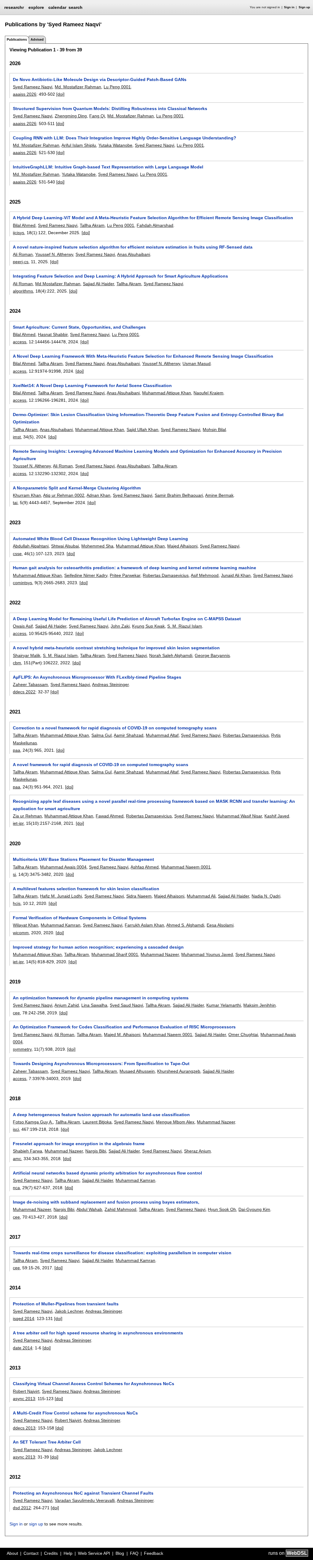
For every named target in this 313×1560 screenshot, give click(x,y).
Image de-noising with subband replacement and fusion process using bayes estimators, (106, 1202)
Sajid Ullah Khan (142, 429)
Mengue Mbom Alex (175, 1121)
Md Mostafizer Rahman (57, 283)
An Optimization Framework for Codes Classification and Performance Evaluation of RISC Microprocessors (124, 1026)
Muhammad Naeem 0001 (186, 867)
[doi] (60, 94)
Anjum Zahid (66, 1005)
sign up (36, 1523)
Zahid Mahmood (120, 1209)
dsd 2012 (22, 1507)
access (19, 341)
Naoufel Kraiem (208, 392)
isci (16, 1129)
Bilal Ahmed (24, 225)
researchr (14, 7)
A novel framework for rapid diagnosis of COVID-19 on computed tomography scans (100, 764)
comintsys (22, 582)
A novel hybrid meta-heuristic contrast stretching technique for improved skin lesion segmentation (116, 647)
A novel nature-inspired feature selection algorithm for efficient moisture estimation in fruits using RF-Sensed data (132, 247)
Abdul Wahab (89, 1209)
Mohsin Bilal (214, 429)
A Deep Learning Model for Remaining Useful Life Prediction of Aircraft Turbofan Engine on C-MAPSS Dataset (127, 618)
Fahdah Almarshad (155, 225)
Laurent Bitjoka (97, 1121)
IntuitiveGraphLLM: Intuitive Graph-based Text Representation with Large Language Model (108, 166)
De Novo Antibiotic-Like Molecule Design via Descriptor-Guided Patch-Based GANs (99, 79)
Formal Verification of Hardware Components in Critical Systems (79, 917)
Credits (51, 1553)
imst (17, 436)
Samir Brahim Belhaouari (179, 495)
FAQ (134, 1553)
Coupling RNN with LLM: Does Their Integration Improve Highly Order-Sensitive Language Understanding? (124, 137)
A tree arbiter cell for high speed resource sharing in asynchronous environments (98, 1332)
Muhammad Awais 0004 (63, 867)
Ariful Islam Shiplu (78, 145)
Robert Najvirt (26, 1391)
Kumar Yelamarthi (223, 1005)
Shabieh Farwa (27, 1151)
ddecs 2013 (24, 1427)
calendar (57, 7)
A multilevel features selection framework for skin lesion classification (86, 888)
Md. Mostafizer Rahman (78, 86)
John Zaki (120, 626)
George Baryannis (212, 655)
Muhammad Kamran (60, 925)
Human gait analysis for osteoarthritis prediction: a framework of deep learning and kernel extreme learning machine (134, 567)
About (12, 1553)
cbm (17, 662)
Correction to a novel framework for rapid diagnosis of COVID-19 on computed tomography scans (115, 727)
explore (36, 7)
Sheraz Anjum (197, 1151)
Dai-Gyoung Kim (254, 1209)
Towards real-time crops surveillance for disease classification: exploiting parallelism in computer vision (122, 1252)
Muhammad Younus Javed (207, 954)
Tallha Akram (92, 225)
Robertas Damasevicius (166, 575)
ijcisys (18, 232)
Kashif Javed (276, 815)
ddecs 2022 (24, 691)
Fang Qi (97, 115)
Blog (120, 1553)
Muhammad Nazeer (160, 954)
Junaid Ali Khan (236, 575)
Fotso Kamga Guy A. (33, 1121)
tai (15, 502)
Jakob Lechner (69, 1311)
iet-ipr (18, 823)
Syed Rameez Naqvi (32, 86)
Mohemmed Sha (97, 546)
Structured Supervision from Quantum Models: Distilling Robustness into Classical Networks (110, 108)
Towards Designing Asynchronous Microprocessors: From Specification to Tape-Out (101, 1063)
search (75, 7)
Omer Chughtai (243, 1034)
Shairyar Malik (26, 655)
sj (14, 874)
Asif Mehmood (205, 575)
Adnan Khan (98, 495)
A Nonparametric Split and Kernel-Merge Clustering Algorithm (77, 487)
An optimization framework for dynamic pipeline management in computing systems (101, 997)
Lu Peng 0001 (117, 86)
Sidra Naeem (139, 896)
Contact (31, 1553)
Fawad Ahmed (109, 815)
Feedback (153, 1553)
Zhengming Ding (71, 115)
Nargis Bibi (95, 1151)
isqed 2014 (23, 1318)
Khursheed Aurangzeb (178, 1071)
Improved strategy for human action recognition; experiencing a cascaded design (98, 947)
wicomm (21, 932)
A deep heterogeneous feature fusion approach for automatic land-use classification (101, 1114)
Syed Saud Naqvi (126, 1005)
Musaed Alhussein (137, 1071)
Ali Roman (23, 254)
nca (16, 1187)
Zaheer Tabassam (30, 684)
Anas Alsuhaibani (133, 254)
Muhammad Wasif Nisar (239, 815)
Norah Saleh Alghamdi (170, 655)
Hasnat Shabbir (53, 334)
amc (17, 1158)
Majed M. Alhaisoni (122, 1034)
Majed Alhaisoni (182, 546)
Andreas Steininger (110, 684)
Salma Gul (101, 735)
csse (17, 553)
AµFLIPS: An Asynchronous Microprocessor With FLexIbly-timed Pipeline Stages (97, 677)
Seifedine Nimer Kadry (85, 575)
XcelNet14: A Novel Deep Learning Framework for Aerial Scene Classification (92, 385)
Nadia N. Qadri (266, 896)
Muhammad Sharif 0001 (114, 954)
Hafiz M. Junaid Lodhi (61, 896)
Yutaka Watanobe (115, 145)
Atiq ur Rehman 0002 (63, 495)
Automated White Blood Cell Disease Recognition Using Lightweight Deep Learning (100, 538)
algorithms (23, 291)
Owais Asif (23, 626)
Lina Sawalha (94, 1005)
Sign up (304, 7)
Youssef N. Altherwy (54, 254)
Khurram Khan (27, 495)
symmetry (22, 1049)
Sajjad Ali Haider (98, 283)
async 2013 (24, 1398)
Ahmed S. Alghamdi (185, 925)
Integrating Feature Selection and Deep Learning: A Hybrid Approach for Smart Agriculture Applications (120, 276)
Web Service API (94, 1553)
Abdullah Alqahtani (31, 546)
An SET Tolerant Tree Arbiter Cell (47, 1442)
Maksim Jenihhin (259, 1005)
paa (16, 750)
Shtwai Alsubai (65, 546)
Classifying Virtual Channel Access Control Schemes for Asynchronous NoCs (93, 1383)
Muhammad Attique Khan (166, 392)
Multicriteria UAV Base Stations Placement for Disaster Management (83, 859)
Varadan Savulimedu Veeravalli (85, 1500)
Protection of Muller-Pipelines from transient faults (66, 1303)
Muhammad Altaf (162, 735)
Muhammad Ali (201, 896)
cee (16, 1012)
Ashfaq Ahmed (145, 867)
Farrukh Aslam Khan (144, 925)
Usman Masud (196, 363)
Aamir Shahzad (128, 735)
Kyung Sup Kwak (148, 626)
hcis (16, 903)
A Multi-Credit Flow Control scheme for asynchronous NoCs (75, 1413)
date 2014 (22, 1347)
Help (68, 1553)
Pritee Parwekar (125, 575)
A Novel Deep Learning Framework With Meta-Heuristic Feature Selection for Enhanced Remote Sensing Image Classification (143, 356)
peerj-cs (20, 261)
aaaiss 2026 (24, 94)
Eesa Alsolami (220, 925)
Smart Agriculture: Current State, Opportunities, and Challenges (79, 327)
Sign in (289, 7)
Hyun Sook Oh (222, 1209)
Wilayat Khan (25, 925)
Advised (37, 39)
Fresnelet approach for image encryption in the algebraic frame (79, 1143)
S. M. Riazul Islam (184, 626)
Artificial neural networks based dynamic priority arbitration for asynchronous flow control (107, 1173)
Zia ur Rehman (27, 815)
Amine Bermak (219, 495)
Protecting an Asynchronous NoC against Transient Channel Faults (83, 1493)
